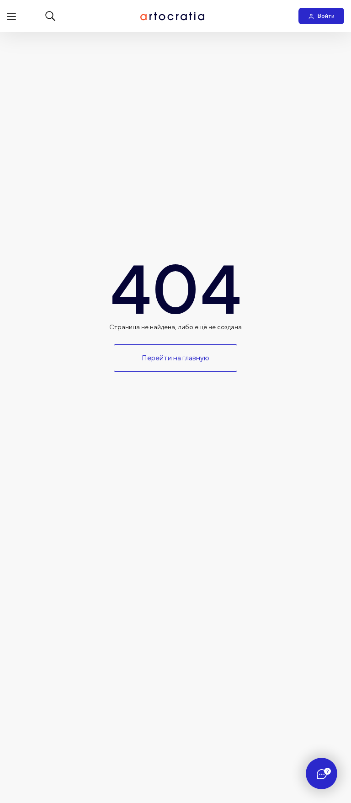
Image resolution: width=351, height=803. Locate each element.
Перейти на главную (175, 357)
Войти (326, 15)
